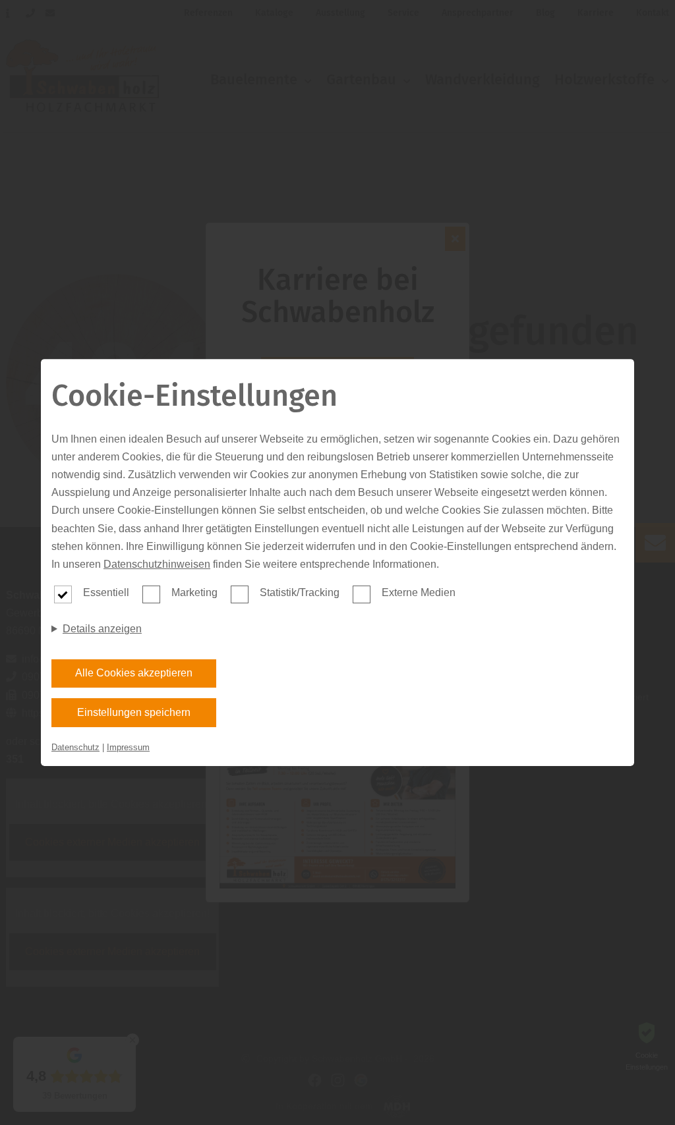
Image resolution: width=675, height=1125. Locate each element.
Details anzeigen (102, 628)
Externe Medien (418, 592)
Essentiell (106, 592)
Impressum (128, 747)
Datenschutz (75, 747)
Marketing (194, 592)
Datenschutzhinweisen (156, 564)
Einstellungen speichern (134, 712)
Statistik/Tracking (299, 592)
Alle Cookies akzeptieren (133, 672)
